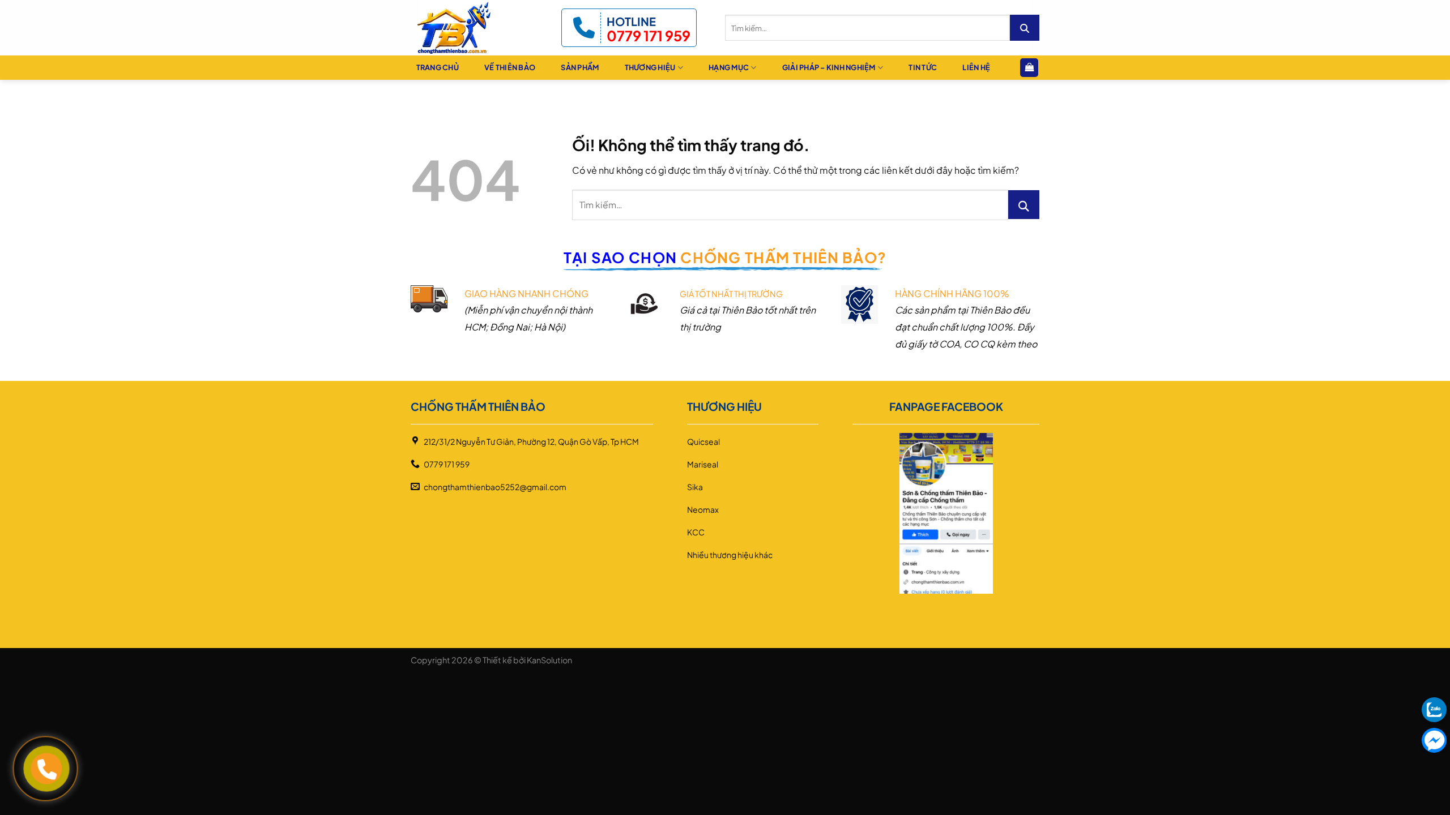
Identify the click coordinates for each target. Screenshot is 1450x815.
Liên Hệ (976, 67)
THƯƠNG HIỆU (650, 67)
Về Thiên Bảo (509, 67)
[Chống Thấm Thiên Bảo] (463, 27)
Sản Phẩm (580, 67)
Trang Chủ (437, 67)
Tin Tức (923, 67)
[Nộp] (1024, 28)
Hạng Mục (729, 67)
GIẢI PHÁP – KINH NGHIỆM (829, 67)
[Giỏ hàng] (1029, 67)
